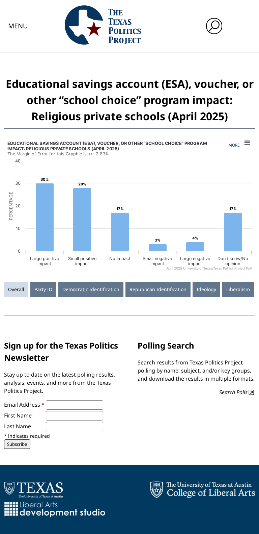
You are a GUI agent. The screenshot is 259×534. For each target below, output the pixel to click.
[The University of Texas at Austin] (33, 489)
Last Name (17, 426)
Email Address (24, 404)
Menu (18, 25)
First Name (18, 415)
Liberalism (238, 289)
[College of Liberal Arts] (202, 489)
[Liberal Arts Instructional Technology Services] (55, 509)
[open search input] (214, 26)
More (234, 145)
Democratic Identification (90, 289)
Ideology (206, 289)
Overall (16, 289)
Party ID (43, 289)
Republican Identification (158, 289)
